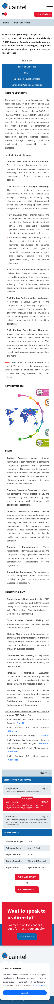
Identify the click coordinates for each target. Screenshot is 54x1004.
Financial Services (21, 22)
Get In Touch (27, 936)
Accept (24, 992)
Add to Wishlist (27, 889)
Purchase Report (27, 876)
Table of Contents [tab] (27, 66)
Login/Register (43, 14)
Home (6, 22)
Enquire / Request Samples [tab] (27, 78)
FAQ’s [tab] (27, 72)
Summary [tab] (27, 60)
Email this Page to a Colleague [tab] (27, 84)
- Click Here (21, 723)
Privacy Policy (43, 999)
